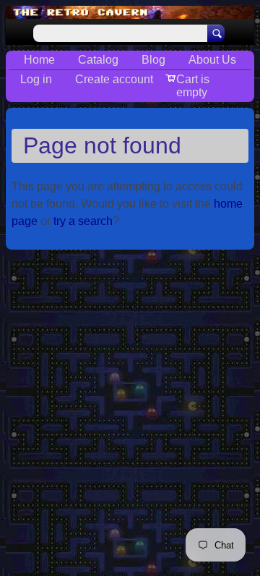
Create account (114, 79)
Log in (36, 79)
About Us (212, 60)
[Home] (130, 12)
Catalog (98, 60)
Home (39, 60)
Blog (153, 60)
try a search (83, 221)
